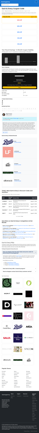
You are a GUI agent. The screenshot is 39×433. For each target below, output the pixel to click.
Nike (3, 377)
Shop (19, 87)
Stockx (27, 380)
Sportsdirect (28, 383)
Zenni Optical (28, 386)
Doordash (4, 371)
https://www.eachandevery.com (19, 81)
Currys (27, 376)
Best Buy (3, 380)
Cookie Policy (25, 396)
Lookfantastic (28, 382)
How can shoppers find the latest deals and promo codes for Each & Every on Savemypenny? (18, 252)
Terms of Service (34, 431)
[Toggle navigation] (36, 2)
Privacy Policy (26, 431)
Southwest (28, 373)
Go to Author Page (6, 119)
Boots (27, 374)
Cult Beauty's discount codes (18, 232)
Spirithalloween (17, 386)
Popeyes (15, 380)
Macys (15, 371)
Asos (3, 386)
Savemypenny (5, 2)
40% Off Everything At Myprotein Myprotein (23, 234)
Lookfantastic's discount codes (11, 229)
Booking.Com (28, 377)
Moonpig (28, 371)
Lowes (15, 385)
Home (3, 10)
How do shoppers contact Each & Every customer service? (17, 271)
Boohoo (27, 385)
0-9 (21, 110)
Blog (12, 397)
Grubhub (16, 382)
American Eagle (5, 382)
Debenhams (4, 383)
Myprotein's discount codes (8, 235)
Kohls (3, 376)
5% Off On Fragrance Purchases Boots (21, 225)
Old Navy (3, 374)
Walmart (15, 374)
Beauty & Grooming (8, 10)
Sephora (3, 385)
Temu (15, 377)
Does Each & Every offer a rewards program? (14, 268)
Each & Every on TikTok (11, 262)
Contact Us (19, 396)
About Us (13, 396)
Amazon (3, 373)
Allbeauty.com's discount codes (17, 238)
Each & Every (19, 255)
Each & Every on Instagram (14, 264)
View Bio (5, 132)
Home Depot (16, 373)
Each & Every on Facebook (14, 263)
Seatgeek (16, 383)
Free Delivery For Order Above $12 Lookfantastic (26, 228)
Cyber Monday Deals (33, 415)
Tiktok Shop (16, 376)
